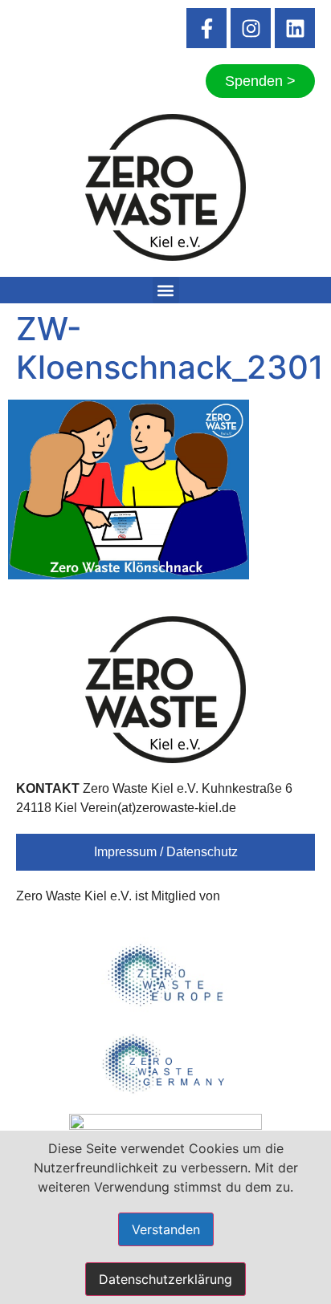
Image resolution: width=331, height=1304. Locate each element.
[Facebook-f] (206, 28)
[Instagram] (251, 28)
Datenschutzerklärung (165, 1279)
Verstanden (166, 1229)
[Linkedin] (295, 28)
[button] (166, 290)
